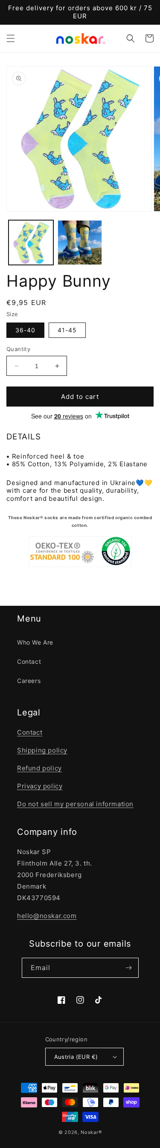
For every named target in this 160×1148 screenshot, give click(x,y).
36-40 (25, 330)
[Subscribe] (128, 968)
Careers (29, 680)
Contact (29, 661)
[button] (10, 38)
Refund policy (39, 768)
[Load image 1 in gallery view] (31, 242)
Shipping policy (42, 750)
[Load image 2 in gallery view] (80, 242)
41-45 (67, 330)
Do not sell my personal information (75, 804)
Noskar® (91, 1132)
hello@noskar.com (47, 916)
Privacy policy (39, 786)
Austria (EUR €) (76, 1056)
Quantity (18, 349)
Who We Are (35, 642)
